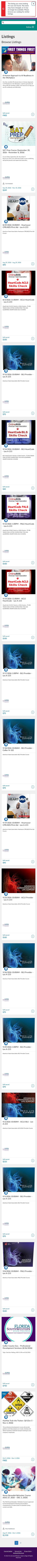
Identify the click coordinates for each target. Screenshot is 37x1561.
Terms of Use (18, 1551)
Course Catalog (8, 1551)
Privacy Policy (28, 1551)
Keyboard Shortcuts (18, 1553)
